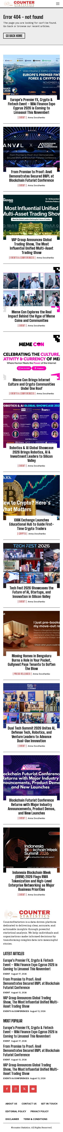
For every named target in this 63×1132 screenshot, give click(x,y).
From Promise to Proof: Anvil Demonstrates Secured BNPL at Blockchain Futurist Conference (31, 176)
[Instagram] (15, 1088)
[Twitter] (24, 1088)
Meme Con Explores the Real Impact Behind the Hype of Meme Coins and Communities (31, 316)
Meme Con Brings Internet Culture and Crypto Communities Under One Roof (31, 384)
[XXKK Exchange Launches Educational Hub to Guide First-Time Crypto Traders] (31, 497)
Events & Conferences (22, 257)
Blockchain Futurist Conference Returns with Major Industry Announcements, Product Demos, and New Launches (31, 806)
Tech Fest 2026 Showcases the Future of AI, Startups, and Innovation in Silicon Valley (31, 592)
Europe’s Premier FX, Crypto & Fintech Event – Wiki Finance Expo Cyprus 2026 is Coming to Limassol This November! (31, 106)
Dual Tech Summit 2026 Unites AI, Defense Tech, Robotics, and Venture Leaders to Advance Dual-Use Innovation (31, 734)
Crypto (22, 533)
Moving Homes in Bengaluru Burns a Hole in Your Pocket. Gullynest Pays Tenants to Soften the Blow (31, 662)
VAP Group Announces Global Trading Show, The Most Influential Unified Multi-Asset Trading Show (31, 246)
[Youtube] (33, 1088)
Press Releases (22, 674)
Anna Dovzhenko (36, 117)
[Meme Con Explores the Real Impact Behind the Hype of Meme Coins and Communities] (31, 289)
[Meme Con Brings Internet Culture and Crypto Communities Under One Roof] (31, 357)
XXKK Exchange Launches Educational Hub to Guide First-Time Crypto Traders (31, 524)
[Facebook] (6, 1088)
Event (22, 117)
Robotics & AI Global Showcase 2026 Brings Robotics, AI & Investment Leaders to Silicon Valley (31, 454)
